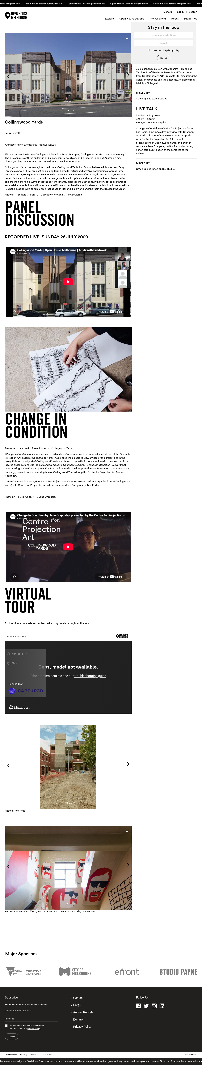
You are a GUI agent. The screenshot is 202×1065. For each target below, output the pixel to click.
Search (193, 12)
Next (128, 74)
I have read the (165, 50)
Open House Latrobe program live (20, 4)
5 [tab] (74, 405)
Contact (78, 998)
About (174, 19)
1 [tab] (68, 110)
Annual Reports (83, 1012)
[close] (191, 27)
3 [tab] (73, 110)
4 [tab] (71, 405)
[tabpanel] (68, 75)
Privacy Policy (82, 1026)
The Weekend (157, 19)
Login (180, 12)
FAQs (77, 1005)
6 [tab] (76, 405)
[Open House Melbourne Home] (24, 15)
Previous (8, 76)
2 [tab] (70, 110)
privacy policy (33, 1029)
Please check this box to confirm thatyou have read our (27, 1027)
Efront (193, 1055)
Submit (11, 1036)
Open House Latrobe (131, 19)
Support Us (190, 19)
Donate (167, 12)
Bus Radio (93, 485)
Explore (109, 19)
